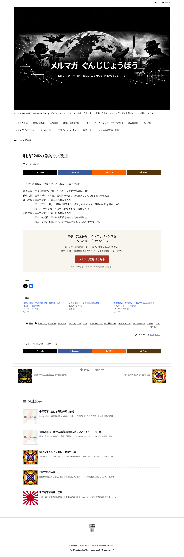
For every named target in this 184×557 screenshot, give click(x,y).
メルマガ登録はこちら (92, 259)
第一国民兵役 (124, 323)
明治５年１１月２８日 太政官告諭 (57, 451)
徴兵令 (72, 323)
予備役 (150, 323)
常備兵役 (42, 323)
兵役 (158, 323)
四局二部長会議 (47, 472)
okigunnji (155, 334)
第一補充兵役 (96, 323)
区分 (79, 323)
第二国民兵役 (139, 323)
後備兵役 (52, 323)
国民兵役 (154, 327)
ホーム (19, 140)
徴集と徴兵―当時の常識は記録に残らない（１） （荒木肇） (71, 431)
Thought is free (107, 550)
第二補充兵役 (110, 323)
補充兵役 (62, 323)
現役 (85, 323)
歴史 (30, 140)
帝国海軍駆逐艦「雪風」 (52, 492)
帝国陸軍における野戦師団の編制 (84, 303)
